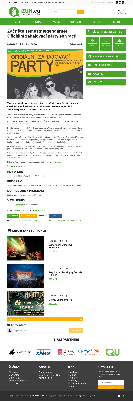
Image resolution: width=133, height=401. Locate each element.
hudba (12, 220)
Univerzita (37, 44)
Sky (72, 220)
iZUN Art (13, 383)
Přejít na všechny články (18, 319)
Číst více (53, 251)
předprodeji (19, 205)
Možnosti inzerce (77, 383)
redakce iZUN (40, 210)
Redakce (116, 22)
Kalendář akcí (76, 22)
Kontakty (72, 380)
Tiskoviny (96, 22)
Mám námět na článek (49, 375)
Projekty (72, 378)
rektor (23, 220)
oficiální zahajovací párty (55, 220)
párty (18, 220)
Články (56, 22)
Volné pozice (45, 378)
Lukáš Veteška (68, 396)
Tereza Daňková (19, 210)
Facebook (56, 216)
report (59, 162)
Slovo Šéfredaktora (19, 380)
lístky (68, 220)
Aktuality (37, 22)
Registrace (108, 3)
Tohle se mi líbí (29, 216)
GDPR (71, 386)
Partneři (72, 375)
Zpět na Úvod (75, 44)
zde (40, 153)
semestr (41, 220)
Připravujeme (45, 372)
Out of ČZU (15, 378)
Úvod (17, 22)
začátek (78, 220)
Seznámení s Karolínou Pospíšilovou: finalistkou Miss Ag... (41, 2)
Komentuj (14, 216)
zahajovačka (32, 220)
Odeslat (77, 331)
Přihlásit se (98, 3)
